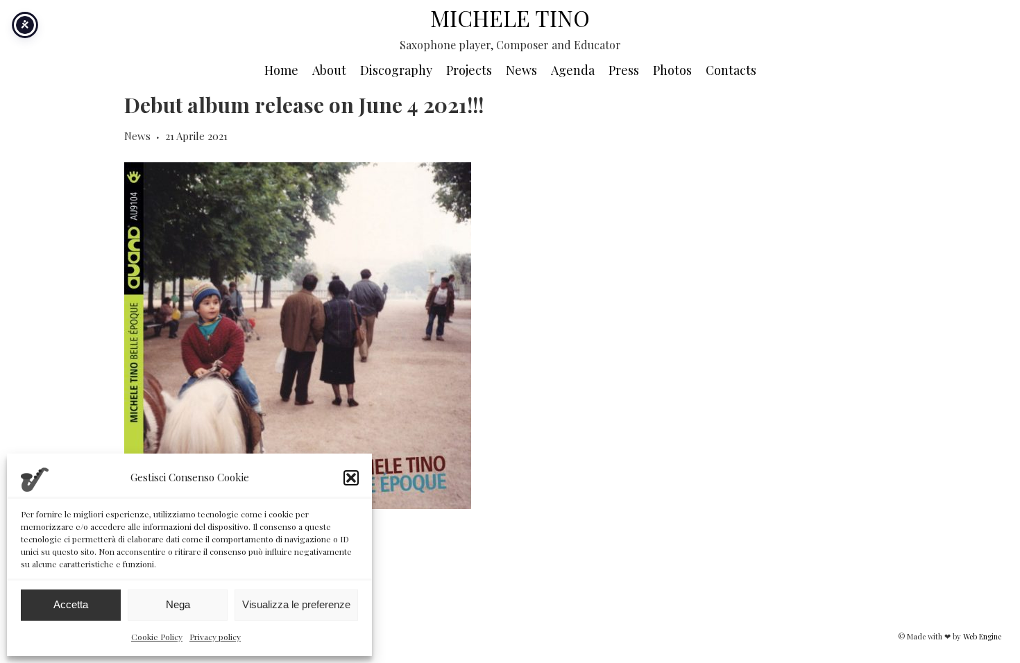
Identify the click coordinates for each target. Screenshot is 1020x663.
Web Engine (982, 636)
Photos (672, 70)
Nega (178, 604)
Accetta (70, 604)
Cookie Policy (156, 636)
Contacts (731, 70)
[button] (351, 478)
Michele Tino (510, 18)
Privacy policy (215, 636)
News (521, 70)
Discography (396, 70)
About (329, 70)
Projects (469, 70)
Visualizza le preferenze (296, 604)
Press (624, 70)
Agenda (573, 70)
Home (281, 70)
